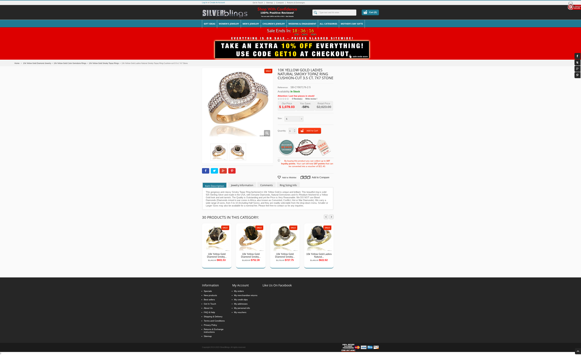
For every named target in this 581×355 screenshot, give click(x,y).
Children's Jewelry (274, 23)
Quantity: (282, 130)
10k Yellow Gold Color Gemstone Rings (70, 63)
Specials (208, 291)
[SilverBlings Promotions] (290, 47)
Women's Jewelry (229, 23)
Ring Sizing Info (288, 185)
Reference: (283, 87)
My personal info (242, 308)
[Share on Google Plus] (223, 170)
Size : (280, 118)
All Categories (328, 23)
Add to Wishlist (289, 177)
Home (17, 63)
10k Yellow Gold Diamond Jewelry (37, 63)
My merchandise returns (245, 295)
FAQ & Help (209, 312)
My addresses (241, 304)
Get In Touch (258, 3)
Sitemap (269, 3)
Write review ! (311, 99)
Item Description (214, 186)
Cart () (373, 12)
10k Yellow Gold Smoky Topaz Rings (104, 63)
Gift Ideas (209, 23)
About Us (208, 308)
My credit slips (241, 299)
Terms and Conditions (214, 321)
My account (240, 285)
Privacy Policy (210, 325)
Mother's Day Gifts (352, 23)
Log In (204, 2)
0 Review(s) (297, 99)
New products (210, 295)
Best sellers (209, 299)
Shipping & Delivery (213, 316)
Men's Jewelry (251, 23)
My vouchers (240, 312)
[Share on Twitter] (214, 170)
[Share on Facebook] (205, 170)
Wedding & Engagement (302, 23)
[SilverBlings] (224, 13)
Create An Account (217, 2)
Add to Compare (316, 177)
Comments (266, 185)
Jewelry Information (242, 185)
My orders (239, 291)
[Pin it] (232, 170)
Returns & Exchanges (296, 3)
